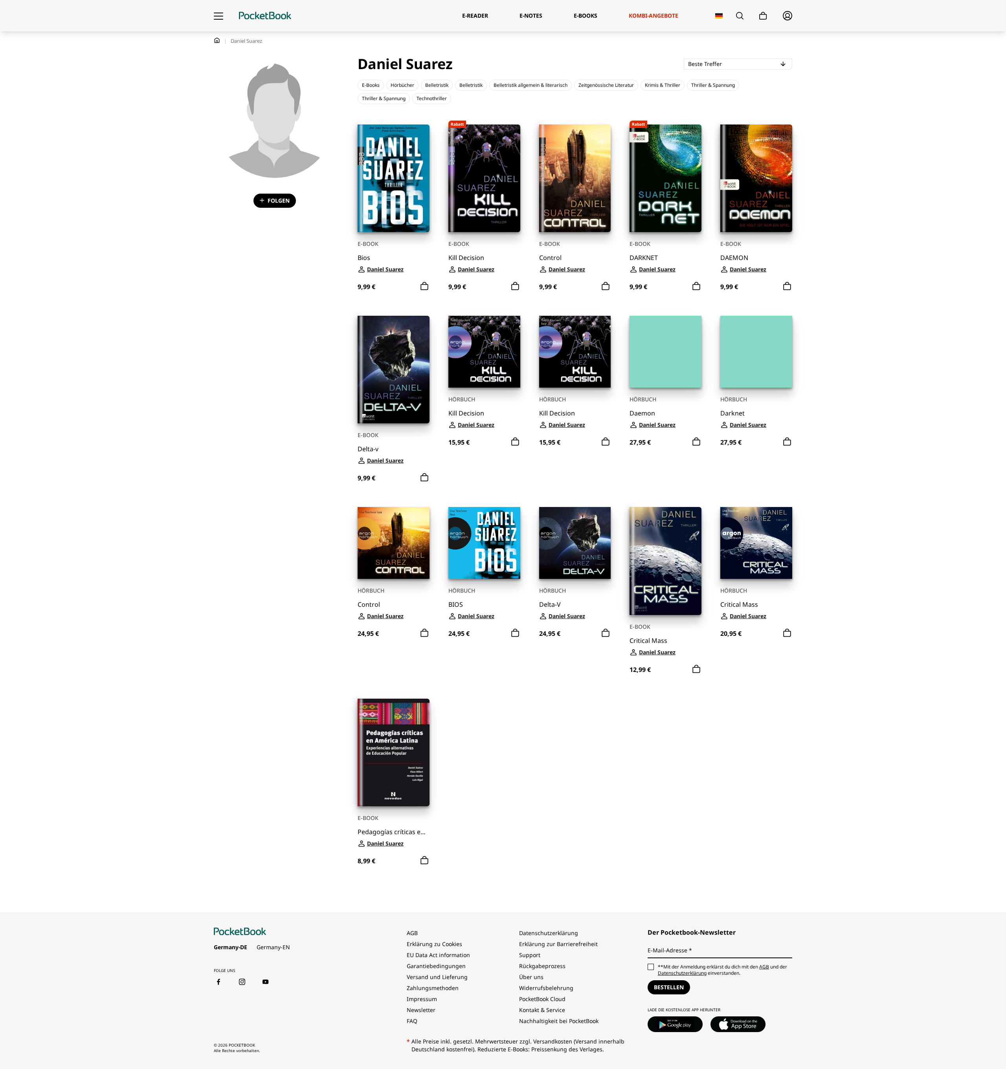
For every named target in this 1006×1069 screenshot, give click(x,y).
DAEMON (734, 258)
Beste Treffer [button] (736, 64)
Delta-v (368, 449)
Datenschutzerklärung (548, 933)
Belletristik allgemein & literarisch (530, 85)
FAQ (412, 1021)
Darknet (732, 413)
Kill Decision (466, 258)
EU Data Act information (438, 955)
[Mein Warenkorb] (763, 16)
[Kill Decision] (484, 352)
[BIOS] (484, 543)
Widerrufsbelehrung (546, 988)
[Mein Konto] (787, 15)
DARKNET (644, 258)
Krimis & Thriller (662, 85)
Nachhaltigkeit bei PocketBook (558, 1021)
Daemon (642, 413)
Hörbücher (402, 85)
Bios (364, 258)
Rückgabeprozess (542, 966)
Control (550, 258)
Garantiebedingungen (436, 966)
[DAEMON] (756, 178)
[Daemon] (665, 352)
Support (529, 955)
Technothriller (432, 98)
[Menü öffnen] (218, 16)
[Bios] (394, 178)
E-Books (371, 85)
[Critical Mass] (665, 561)
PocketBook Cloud (542, 999)
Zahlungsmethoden (433, 988)
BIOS (455, 604)
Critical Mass (648, 640)
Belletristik (436, 85)
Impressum (422, 999)
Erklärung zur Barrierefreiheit (558, 944)
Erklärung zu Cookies (435, 944)
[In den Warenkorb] (424, 286)
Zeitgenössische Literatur (606, 85)
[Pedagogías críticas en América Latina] (394, 752)
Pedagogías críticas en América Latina (394, 832)
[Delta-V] (575, 543)
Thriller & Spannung (713, 85)
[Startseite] (265, 16)
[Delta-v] (394, 369)
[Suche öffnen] (739, 16)
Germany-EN (273, 947)
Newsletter (421, 1010)
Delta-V (550, 604)
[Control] (575, 178)
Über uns (531, 977)
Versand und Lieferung (437, 977)
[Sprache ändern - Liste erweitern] (719, 16)
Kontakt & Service (542, 1010)
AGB (412, 933)
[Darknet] (756, 352)
